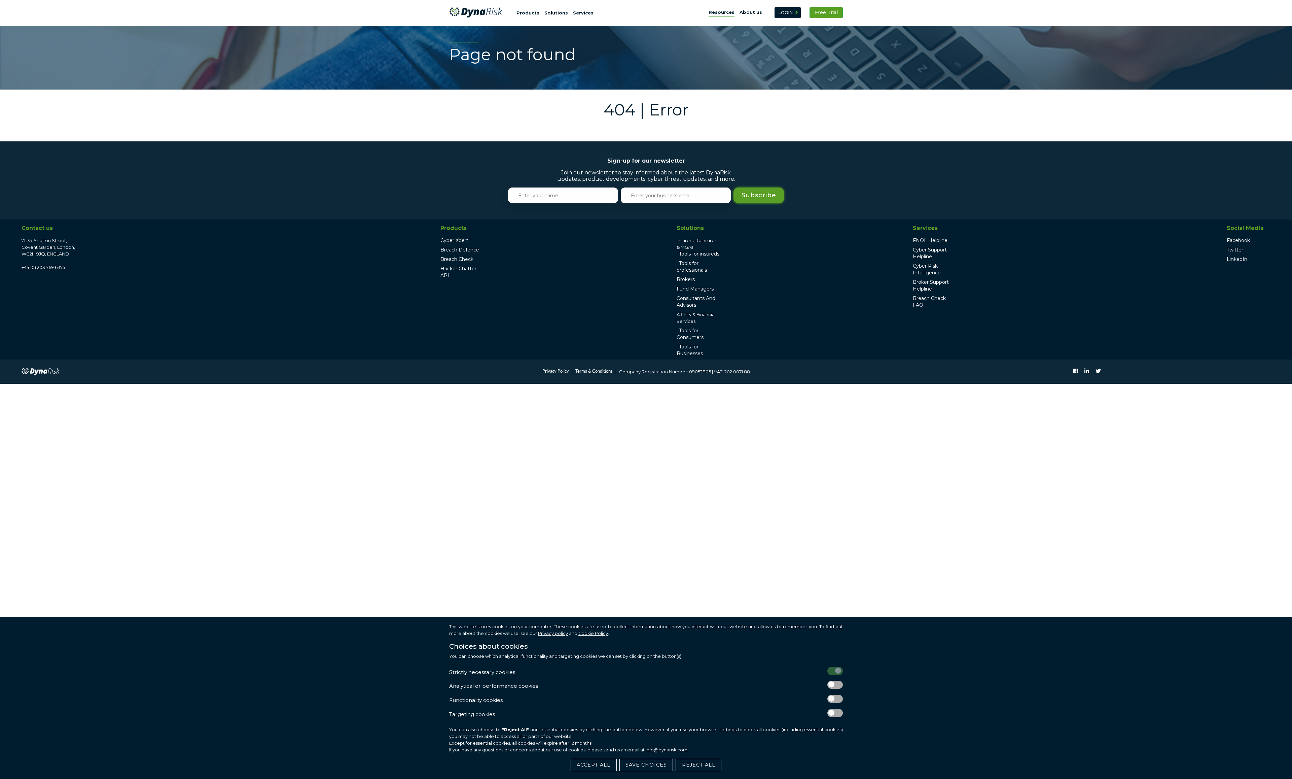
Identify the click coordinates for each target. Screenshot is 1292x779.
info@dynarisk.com (666, 749)
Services (583, 12)
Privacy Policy (555, 371)
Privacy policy (553, 633)
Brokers (686, 279)
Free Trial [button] (826, 12)
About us (751, 12)
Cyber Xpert (454, 240)
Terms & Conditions (594, 371)
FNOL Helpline (930, 240)
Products (527, 12)
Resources (721, 12)
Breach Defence (459, 250)
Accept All (593, 765)
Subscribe (759, 195)
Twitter (1235, 250)
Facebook (1238, 240)
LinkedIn (1237, 259)
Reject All (698, 765)
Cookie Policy (593, 633)
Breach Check (456, 259)
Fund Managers (695, 289)
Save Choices (646, 765)
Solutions (556, 12)
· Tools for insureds (698, 254)
